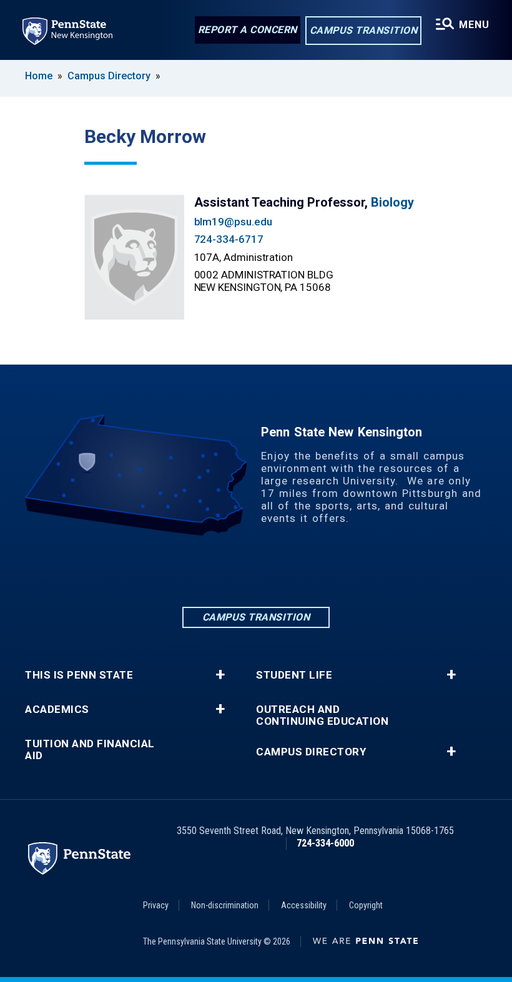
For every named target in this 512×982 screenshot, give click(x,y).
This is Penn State (79, 675)
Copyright (366, 905)
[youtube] (321, 570)
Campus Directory (108, 76)
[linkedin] (191, 570)
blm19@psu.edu (233, 221)
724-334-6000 (325, 843)
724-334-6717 (228, 239)
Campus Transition (364, 30)
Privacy (156, 905)
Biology (392, 202)
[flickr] (288, 570)
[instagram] (256, 570)
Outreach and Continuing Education (322, 715)
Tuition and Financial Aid (90, 750)
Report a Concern (247, 30)
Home (38, 76)
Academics (57, 709)
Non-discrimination (224, 905)
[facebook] (223, 570)
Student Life (294, 675)
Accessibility (304, 905)
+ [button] (220, 675)
